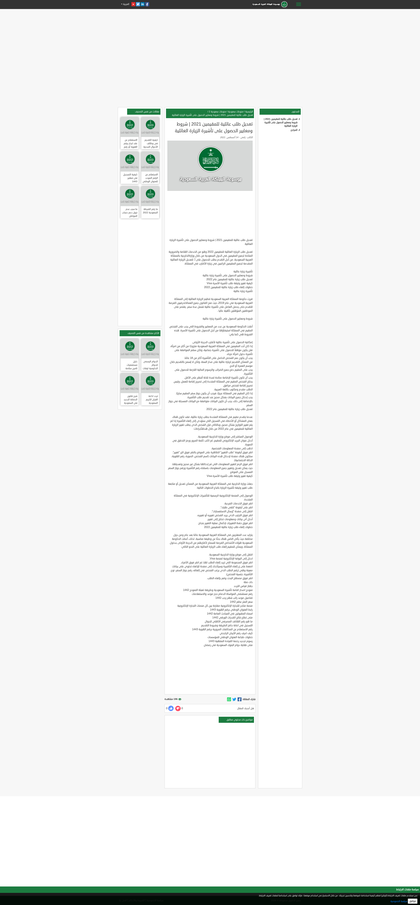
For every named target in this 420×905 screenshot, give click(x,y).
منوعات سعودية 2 (217, 111)
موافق (412, 901)
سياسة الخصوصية (398, 901)
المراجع (294, 130)
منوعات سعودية (235, 111)
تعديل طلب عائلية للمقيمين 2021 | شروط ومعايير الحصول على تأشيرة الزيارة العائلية (280, 122)
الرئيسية (249, 111)
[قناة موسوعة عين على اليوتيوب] (133, 4)
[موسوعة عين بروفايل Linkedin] (143, 4)
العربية (125, 4)
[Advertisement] (210, 33)
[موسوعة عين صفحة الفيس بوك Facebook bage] (147, 4)
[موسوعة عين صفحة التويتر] (138, 4)
